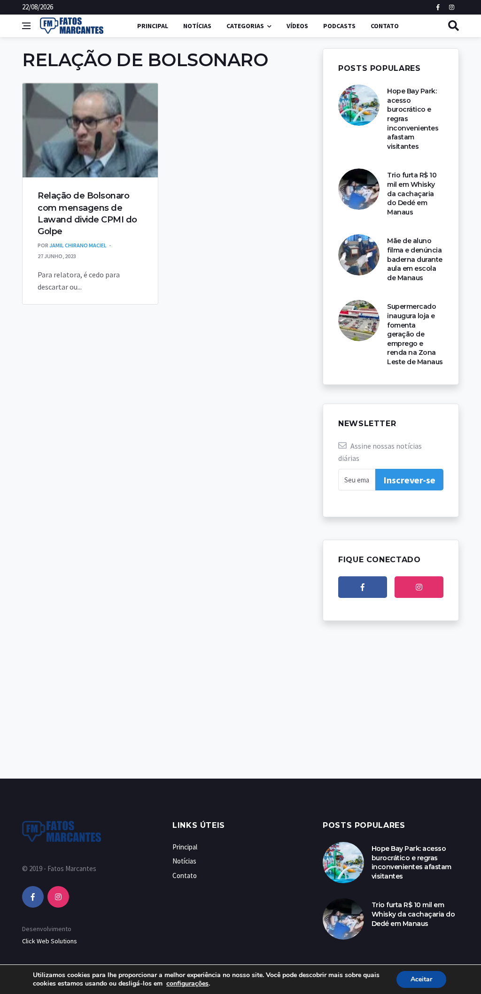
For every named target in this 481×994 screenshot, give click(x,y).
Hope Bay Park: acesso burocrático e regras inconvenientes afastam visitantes (411, 862)
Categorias (245, 26)
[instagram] (419, 587)
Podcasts (339, 26)
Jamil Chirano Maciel (78, 245)
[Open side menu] (26, 26)
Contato (385, 26)
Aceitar (421, 979)
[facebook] (362, 587)
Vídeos (297, 26)
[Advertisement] (240, 709)
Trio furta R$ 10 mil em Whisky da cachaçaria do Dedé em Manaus (411, 193)
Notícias (197, 26)
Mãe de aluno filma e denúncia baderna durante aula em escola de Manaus (414, 259)
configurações (187, 983)
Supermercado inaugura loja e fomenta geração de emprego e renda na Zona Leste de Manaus (415, 334)
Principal (152, 26)
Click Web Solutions (49, 941)
